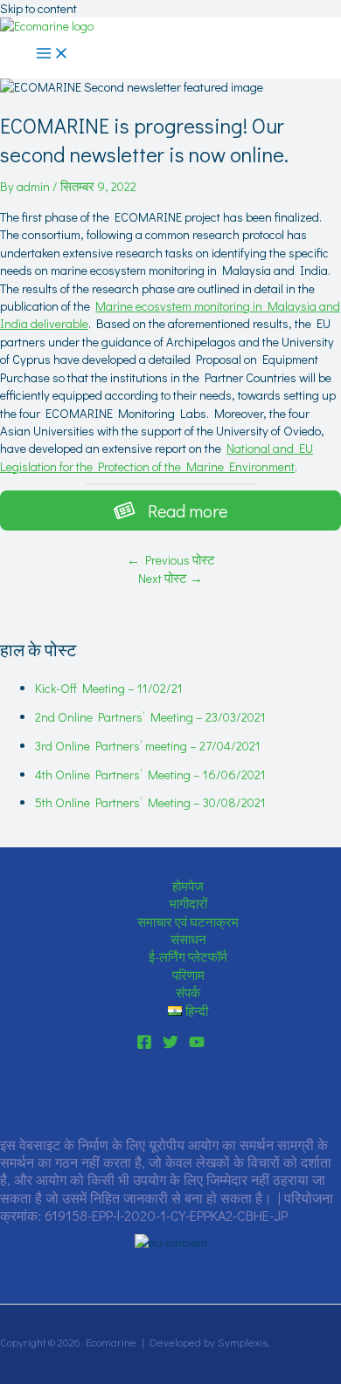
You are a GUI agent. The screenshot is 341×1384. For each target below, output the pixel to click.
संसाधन (188, 939)
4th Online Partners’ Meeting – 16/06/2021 (150, 774)
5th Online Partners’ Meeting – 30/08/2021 (150, 802)
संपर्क (188, 992)
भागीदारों (188, 903)
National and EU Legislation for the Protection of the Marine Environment (156, 457)
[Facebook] (144, 1045)
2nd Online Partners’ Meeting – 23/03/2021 (150, 717)
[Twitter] (170, 1045)
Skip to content (38, 8)
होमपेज (188, 886)
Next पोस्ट (170, 578)
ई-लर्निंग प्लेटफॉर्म (188, 957)
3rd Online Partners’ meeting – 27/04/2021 (148, 745)
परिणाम (188, 975)
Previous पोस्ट (171, 560)
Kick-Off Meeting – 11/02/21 (109, 688)
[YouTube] (197, 1045)
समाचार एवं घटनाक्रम (188, 922)
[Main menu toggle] (52, 54)
